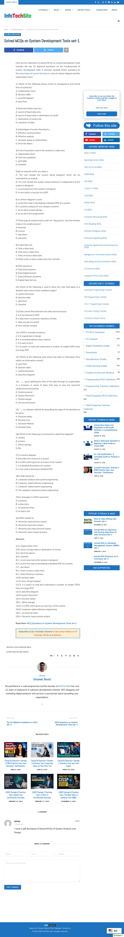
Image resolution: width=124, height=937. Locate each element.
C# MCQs (88, 209)
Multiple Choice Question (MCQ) (19, 647)
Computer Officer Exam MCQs (96, 275)
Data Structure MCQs (93, 167)
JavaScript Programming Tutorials (98, 289)
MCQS (56, 10)
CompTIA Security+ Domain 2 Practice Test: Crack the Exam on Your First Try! (42, 763)
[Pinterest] (6, 82)
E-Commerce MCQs (92, 268)
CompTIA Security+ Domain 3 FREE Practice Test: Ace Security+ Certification (44, 2)
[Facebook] (6, 70)
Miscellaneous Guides (96, 359)
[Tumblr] (6, 101)
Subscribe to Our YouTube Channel (35, 631)
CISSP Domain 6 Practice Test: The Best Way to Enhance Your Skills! (69, 795)
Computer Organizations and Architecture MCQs (101, 246)
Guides (68, 10)
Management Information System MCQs (100, 254)
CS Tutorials (92, 339)
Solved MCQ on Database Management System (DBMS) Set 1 (106, 545)
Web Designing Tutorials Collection (97, 407)
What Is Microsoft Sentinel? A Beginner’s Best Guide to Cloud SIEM (107, 443)
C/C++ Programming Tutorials (96, 304)
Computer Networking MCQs (95, 216)
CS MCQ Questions (12, 34)
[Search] (118, 21)
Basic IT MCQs (90, 152)
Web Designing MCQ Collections (102, 395)
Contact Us (66, 928)
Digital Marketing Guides (98, 345)
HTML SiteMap (55, 928)
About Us (32, 928)
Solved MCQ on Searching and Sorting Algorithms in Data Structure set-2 (105, 532)
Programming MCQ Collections (101, 379)
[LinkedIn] (6, 95)
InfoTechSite (64, 686)
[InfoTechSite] (17, 15)
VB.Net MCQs (89, 202)
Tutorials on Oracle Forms (94, 318)
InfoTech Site (48, 931)
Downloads (101, 10)
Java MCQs (88, 195)
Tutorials (43, 10)
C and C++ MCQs (91, 188)
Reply (77, 821)
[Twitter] (6, 76)
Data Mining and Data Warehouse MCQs (100, 261)
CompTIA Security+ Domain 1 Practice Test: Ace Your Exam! (69, 763)
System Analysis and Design (17, 652)
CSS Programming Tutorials (95, 297)
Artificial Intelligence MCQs (95, 231)
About (114, 10)
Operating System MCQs (94, 160)
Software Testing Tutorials (95, 311)
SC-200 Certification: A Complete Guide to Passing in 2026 (107, 456)
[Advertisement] (102, 72)
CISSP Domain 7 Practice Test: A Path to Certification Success (42, 795)
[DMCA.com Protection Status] (50, 925)
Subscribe (101, 114)
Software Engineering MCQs (95, 238)
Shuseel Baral (42, 679)
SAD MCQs (88, 181)
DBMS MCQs (89, 174)
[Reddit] (6, 107)
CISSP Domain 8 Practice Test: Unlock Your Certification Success (16, 795)
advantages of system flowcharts (34, 73)
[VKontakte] (6, 113)
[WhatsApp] (6, 125)
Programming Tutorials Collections (102, 386)
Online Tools (83, 10)
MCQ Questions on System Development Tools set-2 (51, 623)
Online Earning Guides (96, 365)
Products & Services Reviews (100, 372)
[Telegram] (6, 119)
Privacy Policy (43, 928)
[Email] (6, 88)
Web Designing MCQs (92, 223)
